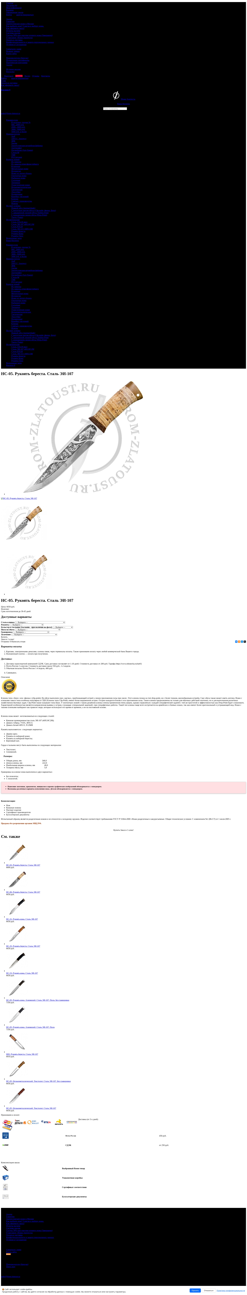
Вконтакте (8, 76)
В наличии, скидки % (20, 122)
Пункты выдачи (13, 31)
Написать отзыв (18, 641)
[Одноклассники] (239, 641)
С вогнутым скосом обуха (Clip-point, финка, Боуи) (33, 210)
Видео (27, 76)
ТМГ (13, 155)
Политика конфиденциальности (231, 1290)
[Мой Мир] (242, 641)
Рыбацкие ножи (18, 178)
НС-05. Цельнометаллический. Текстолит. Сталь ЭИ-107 (31, 1108)
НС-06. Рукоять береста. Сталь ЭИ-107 (23, 892)
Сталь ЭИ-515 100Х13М (22, 229)
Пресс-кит (10, 1267)
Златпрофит (16, 148)
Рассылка (10, 72)
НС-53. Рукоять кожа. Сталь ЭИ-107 (22, 973)
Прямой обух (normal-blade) (23, 208)
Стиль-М (15, 152)
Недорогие (16, 171)
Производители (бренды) (17, 58)
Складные (15, 180)
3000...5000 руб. (18, 129)
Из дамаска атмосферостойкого (25, 164)
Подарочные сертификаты (17, 60)
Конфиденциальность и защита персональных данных (30, 42)
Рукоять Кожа (17, 233)
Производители (13, 134)
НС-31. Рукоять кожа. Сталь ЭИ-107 (22, 919)
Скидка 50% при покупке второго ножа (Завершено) (29, 35)
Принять (195, 1290)
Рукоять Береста (18, 231)
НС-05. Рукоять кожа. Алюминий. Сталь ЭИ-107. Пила (30, 1027)
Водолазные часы (14, 238)
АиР (13, 136)
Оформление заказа (14, 12)
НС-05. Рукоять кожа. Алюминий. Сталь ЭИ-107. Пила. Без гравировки (37, 1000)
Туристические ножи (20, 185)
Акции (9, 19)
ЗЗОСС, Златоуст (18, 139)
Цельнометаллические (21, 187)
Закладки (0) (11, 5)
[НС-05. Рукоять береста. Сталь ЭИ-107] (19, 498)
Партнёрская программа (16, 63)
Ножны (14, 203)
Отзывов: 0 (6, 641)
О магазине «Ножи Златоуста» (19, 38)
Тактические (17, 189)
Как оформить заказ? (15, 28)
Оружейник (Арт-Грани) (22, 150)
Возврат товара (13, 51)
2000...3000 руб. (18, 127)
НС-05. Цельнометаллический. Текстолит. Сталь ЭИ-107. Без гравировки (38, 1081)
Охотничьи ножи (18, 176)
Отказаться (208, 1290)
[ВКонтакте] (236, 641)
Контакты (45, 76)
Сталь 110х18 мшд (19, 222)
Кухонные (15, 166)
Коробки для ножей (20, 196)
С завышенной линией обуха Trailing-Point (29, 213)
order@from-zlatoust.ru (10, 113)
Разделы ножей (13, 159)
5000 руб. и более (19, 132)
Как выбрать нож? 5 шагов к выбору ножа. (25, 26)
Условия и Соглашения (16, 44)
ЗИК (13, 141)
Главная (9, 3)
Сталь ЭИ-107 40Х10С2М (22, 224)
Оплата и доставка (14, 40)
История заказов (13, 69)
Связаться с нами (13, 49)
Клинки (14, 199)
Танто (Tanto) (17, 217)
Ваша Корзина (123, 104)
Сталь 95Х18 (17, 227)
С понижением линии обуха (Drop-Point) (29, 215)
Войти (9, 15)
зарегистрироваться (24, 15)
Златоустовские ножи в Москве (20, 24)
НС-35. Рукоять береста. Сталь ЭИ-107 (23, 946)
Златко (14, 143)
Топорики (15, 183)
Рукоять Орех (17, 236)
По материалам (13, 220)
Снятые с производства (21, 201)
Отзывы (35, 76)
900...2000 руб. (17, 125)
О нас (3, 81)
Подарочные (16, 194)
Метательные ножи (19, 169)
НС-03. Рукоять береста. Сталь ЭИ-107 (23, 865)
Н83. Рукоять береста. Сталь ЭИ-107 (22, 1054)
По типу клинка (13, 206)
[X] (245, 641)
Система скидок (13, 33)
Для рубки (15, 192)
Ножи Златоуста (128, 99)
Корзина (10, 10)
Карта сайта (11, 53)
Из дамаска (16, 162)
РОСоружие (16, 157)
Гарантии (10, 21)
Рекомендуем (12, 120)
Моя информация (13, 8)
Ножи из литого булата (21, 173)
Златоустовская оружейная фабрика (27, 145)
